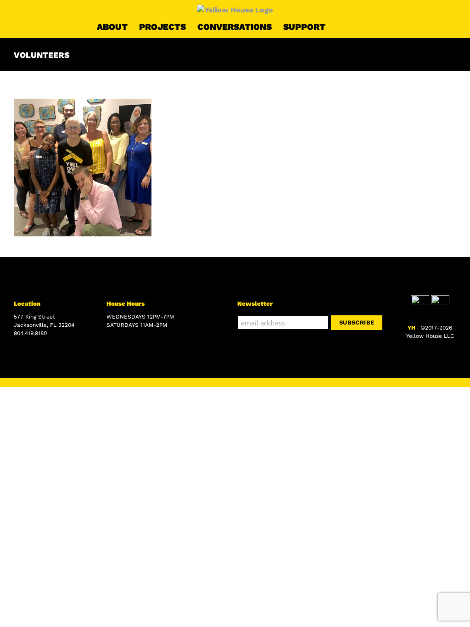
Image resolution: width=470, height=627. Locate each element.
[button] (358, 26)
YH (411, 328)
